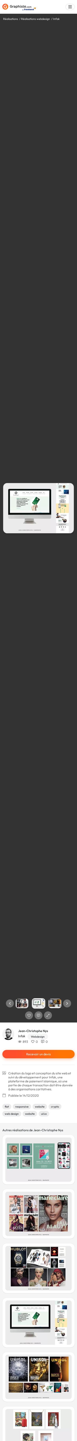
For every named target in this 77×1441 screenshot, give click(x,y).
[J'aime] (29, 1015)
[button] (10, 1003)
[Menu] (70, 7)
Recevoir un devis (38, 1054)
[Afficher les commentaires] (38, 1015)
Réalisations (10, 19)
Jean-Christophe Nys (33, 1031)
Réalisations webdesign (35, 19)
